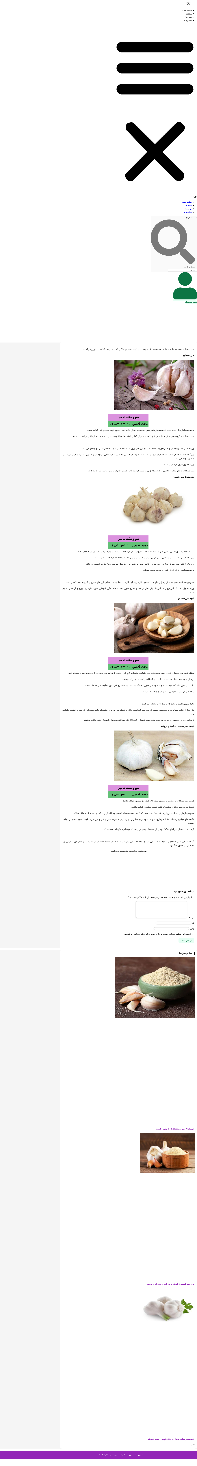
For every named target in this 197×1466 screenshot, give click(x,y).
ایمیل (192, 928)
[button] (155, 111)
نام (193, 923)
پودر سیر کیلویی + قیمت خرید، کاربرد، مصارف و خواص (170, 1284)
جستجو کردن (191, 217)
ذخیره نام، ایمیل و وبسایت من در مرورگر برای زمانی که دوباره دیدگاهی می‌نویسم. (157, 934)
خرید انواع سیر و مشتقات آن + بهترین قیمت (175, 1129)
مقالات (189, 13)
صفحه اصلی (187, 10)
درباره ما (188, 17)
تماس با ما (188, 20)
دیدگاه (190, 917)
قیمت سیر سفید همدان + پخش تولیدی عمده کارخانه (171, 1439)
